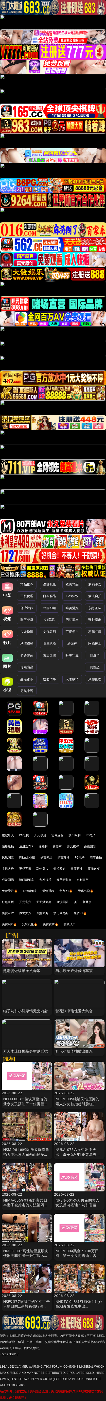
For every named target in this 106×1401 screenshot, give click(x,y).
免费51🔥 (66, 891)
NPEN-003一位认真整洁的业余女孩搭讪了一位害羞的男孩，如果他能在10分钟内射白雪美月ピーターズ (26, 1106)
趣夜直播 (77, 868)
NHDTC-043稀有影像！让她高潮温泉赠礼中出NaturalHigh (78, 1306)
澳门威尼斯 (61, 913)
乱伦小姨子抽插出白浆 (74, 1051)
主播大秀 (8, 868)
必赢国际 (90, 846)
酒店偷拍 (96, 857)
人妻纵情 (72, 679)
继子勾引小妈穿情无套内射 (25, 1010)
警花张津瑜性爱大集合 (74, 1010)
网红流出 (72, 619)
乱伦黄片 (42, 868)
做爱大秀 (25, 913)
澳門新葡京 (63, 880)
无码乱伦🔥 (86, 891)
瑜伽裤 (72, 643)
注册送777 (26, 846)
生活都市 (26, 679)
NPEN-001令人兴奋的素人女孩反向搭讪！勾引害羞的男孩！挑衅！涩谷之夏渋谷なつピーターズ (77, 1207)
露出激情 (49, 655)
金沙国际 (62, 902)
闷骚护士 (94, 643)
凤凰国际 (8, 857)
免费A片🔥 (9, 924)
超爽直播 (63, 857)
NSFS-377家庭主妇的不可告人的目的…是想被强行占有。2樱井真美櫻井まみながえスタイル (26, 1308)
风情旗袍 (26, 643)
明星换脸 (49, 643)
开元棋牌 (40, 835)
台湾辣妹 (26, 608)
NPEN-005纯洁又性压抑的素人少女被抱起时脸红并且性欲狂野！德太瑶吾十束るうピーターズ (77, 1106)
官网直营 (58, 835)
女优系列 (49, 631)
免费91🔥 (80, 913)
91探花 (49, 619)
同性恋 (95, 667)
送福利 (43, 846)
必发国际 (8, 880)
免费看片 (8, 913)
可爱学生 (72, 631)
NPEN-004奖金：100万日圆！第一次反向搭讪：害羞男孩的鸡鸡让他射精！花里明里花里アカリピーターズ (77, 1258)
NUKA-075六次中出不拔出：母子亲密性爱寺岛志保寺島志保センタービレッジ (77, 1154)
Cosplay (72, 596)
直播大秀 (42, 913)
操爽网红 (46, 857)
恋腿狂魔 (94, 631)
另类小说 (26, 691)
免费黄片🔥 (51, 924)
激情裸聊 (48, 891)
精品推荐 (26, 584)
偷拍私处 (59, 868)
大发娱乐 (45, 880)
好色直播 (8, 902)
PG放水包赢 (27, 857)
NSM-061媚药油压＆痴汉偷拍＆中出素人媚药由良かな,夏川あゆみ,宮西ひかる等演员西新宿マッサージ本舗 (26, 1156)
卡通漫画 (26, 655)
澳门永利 (75, 835)
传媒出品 (26, 667)
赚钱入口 (70, 924)
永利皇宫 (83, 880)
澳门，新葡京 (83, 902)
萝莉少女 (94, 584)
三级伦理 (26, 596)
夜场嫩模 (94, 868)
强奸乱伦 (49, 584)
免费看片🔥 (10, 891)
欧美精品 (72, 584)
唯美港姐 (72, 608)
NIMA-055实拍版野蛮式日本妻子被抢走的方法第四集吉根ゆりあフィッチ (25, 1205)
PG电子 (91, 835)
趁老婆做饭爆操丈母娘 (22, 970)
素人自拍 (94, 596)
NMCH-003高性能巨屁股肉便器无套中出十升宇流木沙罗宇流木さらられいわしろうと (26, 1258)
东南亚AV (95, 608)
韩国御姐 (49, 608)
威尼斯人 (8, 835)
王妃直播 (25, 868)
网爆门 (95, 655)
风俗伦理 (94, 679)
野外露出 (94, 619)
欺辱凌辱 (26, 619)
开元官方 (25, 902)
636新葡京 (30, 891)
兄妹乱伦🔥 (30, 924)
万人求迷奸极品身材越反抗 (25, 1051)
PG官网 (24, 835)
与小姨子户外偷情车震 (74, 970)
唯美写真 (72, 655)
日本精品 (49, 596)
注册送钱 (8, 846)
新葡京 (57, 846)
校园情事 (49, 679)
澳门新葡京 (26, 880)
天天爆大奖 (43, 902)
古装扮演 (26, 631)
